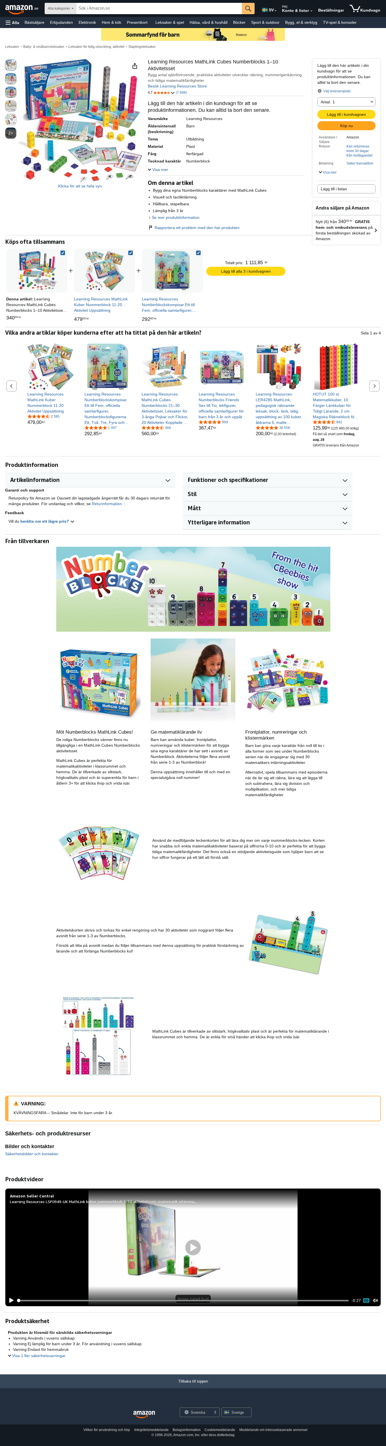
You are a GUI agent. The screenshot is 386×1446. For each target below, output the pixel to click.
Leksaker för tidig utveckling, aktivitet (96, 47)
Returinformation (107, 503)
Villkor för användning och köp (106, 1430)
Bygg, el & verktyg (301, 22)
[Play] (9, 1300)
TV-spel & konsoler (340, 22)
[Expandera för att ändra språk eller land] (275, 10)
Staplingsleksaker (142, 47)
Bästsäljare (34, 22)
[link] (104, 271)
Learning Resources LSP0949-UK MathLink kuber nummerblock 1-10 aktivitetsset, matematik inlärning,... (104, 1201)
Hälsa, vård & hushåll (208, 22)
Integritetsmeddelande (151, 1430)
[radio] (10, 65)
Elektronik (87, 22)
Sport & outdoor (265, 22)
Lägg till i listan (334, 189)
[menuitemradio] (366, 1300)
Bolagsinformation (187, 1430)
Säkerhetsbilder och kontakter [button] (31, 1154)
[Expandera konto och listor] (311, 11)
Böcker (239, 22)
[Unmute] (375, 1300)
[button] (12, 22)
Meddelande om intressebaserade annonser (273, 1430)
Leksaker (12, 47)
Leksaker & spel (169, 22)
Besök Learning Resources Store (177, 86)
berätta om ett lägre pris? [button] (45, 521)
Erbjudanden (61, 22)
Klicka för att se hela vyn (80, 186)
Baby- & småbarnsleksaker (43, 47)
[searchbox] (159, 8)
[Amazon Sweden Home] (144, 1415)
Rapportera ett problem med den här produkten (197, 227)
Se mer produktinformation (175, 217)
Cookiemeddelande (220, 1430)
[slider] (183, 1300)
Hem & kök (111, 22)
